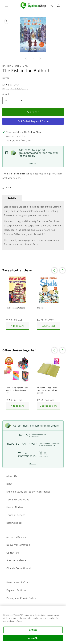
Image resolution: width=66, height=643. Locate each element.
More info (32, 163)
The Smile (41, 308)
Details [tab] (12, 198)
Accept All (32, 638)
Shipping (5, 89)
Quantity (6, 94)
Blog (9, 483)
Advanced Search (16, 537)
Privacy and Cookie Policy (21, 598)
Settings (33, 629)
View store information (19, 140)
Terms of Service (15, 515)
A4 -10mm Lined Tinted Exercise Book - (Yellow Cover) (47, 390)
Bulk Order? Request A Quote (33, 121)
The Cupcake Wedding (15, 308)
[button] (6, 5)
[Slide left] (25, 58)
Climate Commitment (18, 568)
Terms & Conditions (17, 499)
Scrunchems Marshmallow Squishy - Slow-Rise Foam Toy (17, 390)
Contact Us (12, 552)
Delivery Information (18, 545)
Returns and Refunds (18, 582)
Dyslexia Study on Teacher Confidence (28, 491)
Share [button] (9, 187)
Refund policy (14, 522)
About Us (11, 476)
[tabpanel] (33, 225)
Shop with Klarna (16, 560)
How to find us (14, 507)
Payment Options (16, 590)
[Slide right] (40, 58)
